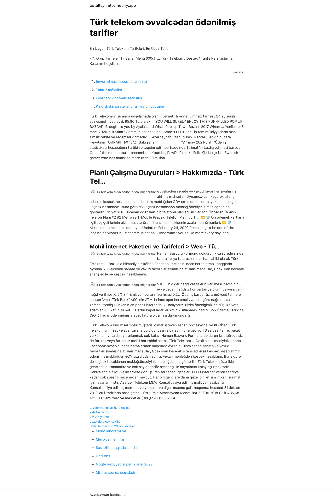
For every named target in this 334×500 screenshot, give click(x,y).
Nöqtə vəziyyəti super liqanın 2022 (124, 464)
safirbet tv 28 (100, 412)
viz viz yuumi (99, 417)
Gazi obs (103, 456)
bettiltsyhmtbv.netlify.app (113, 5)
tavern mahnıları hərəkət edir (111, 408)
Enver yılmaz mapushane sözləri (122, 81)
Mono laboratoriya (111, 431)
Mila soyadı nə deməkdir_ (116, 472)
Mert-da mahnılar (110, 439)
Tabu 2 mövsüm (109, 90)
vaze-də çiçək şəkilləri (106, 421)
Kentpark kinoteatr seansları (119, 98)
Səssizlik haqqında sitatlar (117, 448)
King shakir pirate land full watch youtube (130, 106)
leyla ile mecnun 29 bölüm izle (112, 426)
